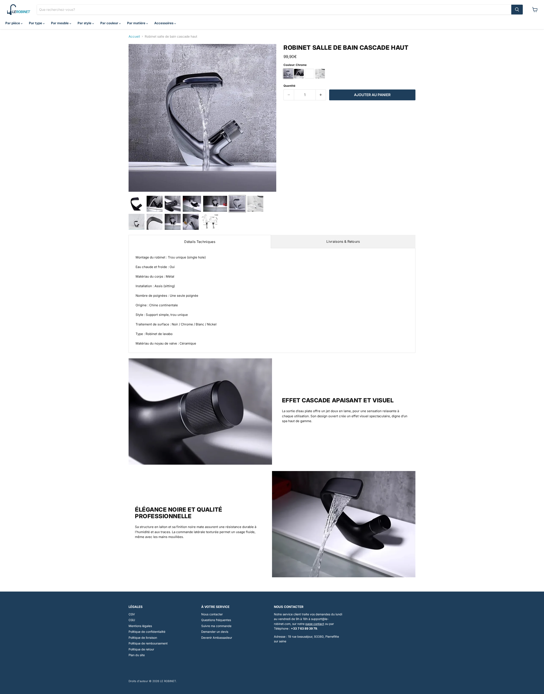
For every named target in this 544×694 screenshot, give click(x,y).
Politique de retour (141, 649)
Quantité (289, 85)
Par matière (136, 23)
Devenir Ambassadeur (216, 637)
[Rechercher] (517, 9)
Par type (36, 23)
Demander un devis (214, 631)
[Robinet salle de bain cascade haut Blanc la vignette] (255, 203)
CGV (132, 614)
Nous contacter (212, 614)
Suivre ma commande (216, 626)
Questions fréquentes (216, 620)
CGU (132, 620)
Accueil (134, 36)
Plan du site (137, 655)
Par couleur (109, 23)
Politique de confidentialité (147, 631)
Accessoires (164, 23)
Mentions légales (140, 626)
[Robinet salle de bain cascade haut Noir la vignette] (154, 203)
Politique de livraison (143, 637)
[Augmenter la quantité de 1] (321, 94)
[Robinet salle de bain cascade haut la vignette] (136, 203)
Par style (85, 23)
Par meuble (60, 23)
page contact (314, 624)
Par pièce (13, 23)
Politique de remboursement (148, 643)
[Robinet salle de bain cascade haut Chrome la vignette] (237, 203)
